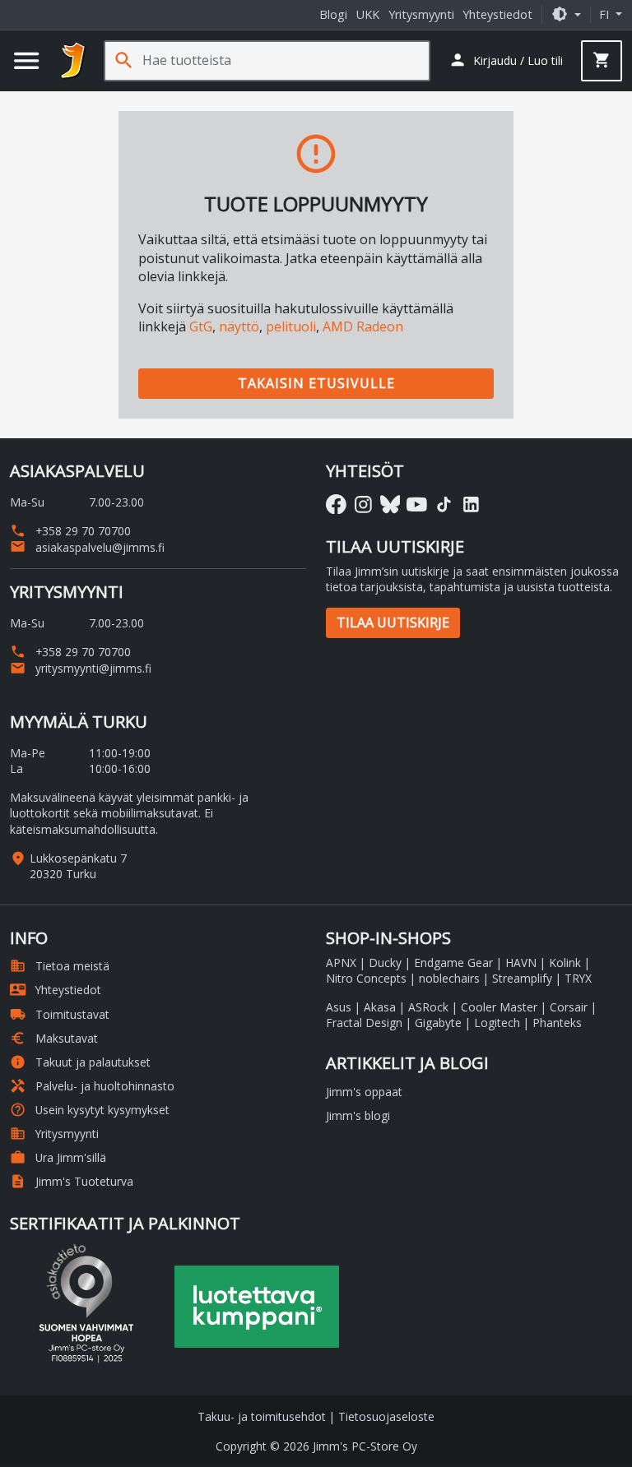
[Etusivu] (73, 60)
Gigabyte (438, 1022)
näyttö (239, 326)
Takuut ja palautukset (80, 1062)
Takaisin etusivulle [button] (316, 383)
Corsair (569, 1007)
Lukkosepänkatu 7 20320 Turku (78, 866)
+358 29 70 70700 (70, 531)
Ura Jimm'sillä (58, 1157)
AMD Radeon (363, 326)
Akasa (380, 1007)
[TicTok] (444, 504)
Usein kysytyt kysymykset (90, 1110)
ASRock (428, 1007)
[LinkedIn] (471, 504)
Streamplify (522, 978)
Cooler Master (499, 1007)
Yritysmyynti (421, 14)
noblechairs (449, 978)
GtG (200, 326)
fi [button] (605, 14)
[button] (566, 14)
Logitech (497, 1022)
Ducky (385, 962)
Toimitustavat (59, 1014)
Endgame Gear (453, 962)
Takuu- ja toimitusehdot (262, 1416)
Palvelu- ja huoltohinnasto (92, 1086)
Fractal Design (364, 1022)
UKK (367, 14)
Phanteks (557, 1022)
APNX (341, 962)
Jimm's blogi (358, 1115)
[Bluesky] (390, 504)
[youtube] (417, 504)
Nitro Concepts (366, 978)
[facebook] (336, 504)
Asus (338, 1007)
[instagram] (363, 504)
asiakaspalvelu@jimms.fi (87, 547)
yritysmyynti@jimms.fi (80, 668)
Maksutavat (54, 1038)
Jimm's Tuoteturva (71, 1181)
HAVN (521, 962)
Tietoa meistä (59, 966)
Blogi (333, 14)
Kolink (565, 962)
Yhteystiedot (497, 14)
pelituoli (291, 326)
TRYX (578, 978)
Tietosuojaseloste (386, 1416)
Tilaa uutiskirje (393, 622)
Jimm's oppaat (364, 1091)
